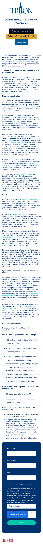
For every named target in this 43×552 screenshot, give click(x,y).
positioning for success (24, 174)
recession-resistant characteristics (18, 307)
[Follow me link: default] (7, 542)
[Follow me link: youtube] (4, 542)
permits (23, 239)
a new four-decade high (31, 199)
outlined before (18, 214)
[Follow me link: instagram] (11, 542)
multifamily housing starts (12, 237)
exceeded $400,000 (18, 142)
